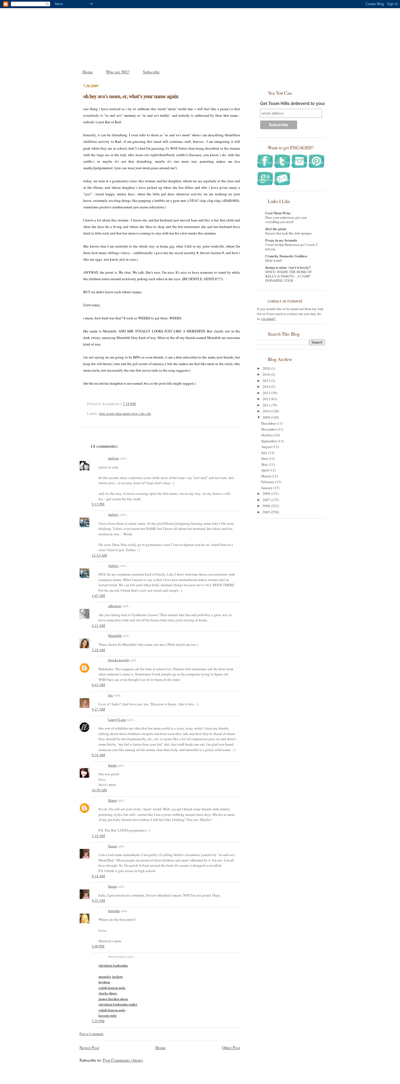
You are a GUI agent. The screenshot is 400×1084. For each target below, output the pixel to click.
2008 (267, 493)
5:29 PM (98, 1020)
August (267, 446)
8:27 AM (98, 709)
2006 (267, 505)
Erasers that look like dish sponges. (288, 233)
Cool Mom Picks (278, 212)
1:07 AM (98, 595)
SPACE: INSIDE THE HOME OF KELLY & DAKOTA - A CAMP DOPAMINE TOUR (288, 276)
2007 (267, 499)
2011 (267, 405)
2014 (267, 386)
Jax (110, 695)
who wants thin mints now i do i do (125, 413)
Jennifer (114, 910)
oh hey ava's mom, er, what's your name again (130, 96)
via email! (268, 318)
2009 (267, 417)
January (267, 487)
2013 (267, 392)
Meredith (115, 635)
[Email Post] (137, 403)
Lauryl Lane (117, 719)
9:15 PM (98, 504)
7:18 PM (129, 403)
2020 (267, 368)
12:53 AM (99, 555)
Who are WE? (118, 72)
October (267, 435)
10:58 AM (99, 789)
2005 (267, 511)
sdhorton (114, 605)
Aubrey (113, 514)
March (266, 476)
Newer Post (89, 1047)
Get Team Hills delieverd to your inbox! (300, 103)
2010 (267, 411)
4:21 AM (98, 625)
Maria (112, 800)
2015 (267, 380)
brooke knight (118, 659)
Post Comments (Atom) (123, 1060)
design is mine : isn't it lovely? (288, 267)
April (265, 470)
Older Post (231, 1047)
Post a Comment (91, 1033)
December (269, 423)
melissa (113, 458)
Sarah (112, 765)
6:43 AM (98, 684)
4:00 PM (98, 946)
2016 (267, 374)
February (268, 481)
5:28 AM (98, 649)
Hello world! (273, 260)
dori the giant (275, 228)
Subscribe (151, 72)
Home (87, 72)
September (269, 440)
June (265, 458)
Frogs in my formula (281, 240)
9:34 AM (98, 754)
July (264, 452)
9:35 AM (98, 900)
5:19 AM (98, 835)
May (265, 464)
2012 (267, 398)
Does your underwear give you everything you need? (286, 219)
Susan (112, 846)
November (269, 429)
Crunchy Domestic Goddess (286, 255)
